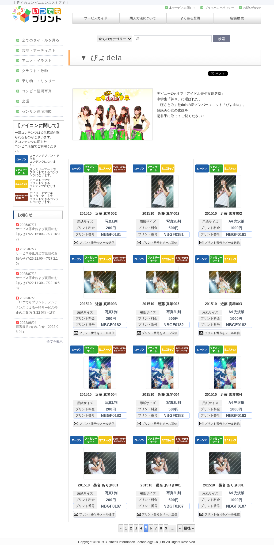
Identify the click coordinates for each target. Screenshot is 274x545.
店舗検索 (237, 18)
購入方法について (143, 18)
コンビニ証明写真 (34, 91)
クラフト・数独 (32, 71)
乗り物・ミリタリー (36, 81)
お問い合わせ (250, 7)
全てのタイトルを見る (38, 40)
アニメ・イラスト (34, 61)
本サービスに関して (181, 7)
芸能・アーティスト (36, 50)
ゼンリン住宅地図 (34, 111)
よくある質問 (190, 18)
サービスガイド (96, 18)
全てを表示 (55, 341)
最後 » (189, 528)
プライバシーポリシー (217, 7)
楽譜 (23, 101)
